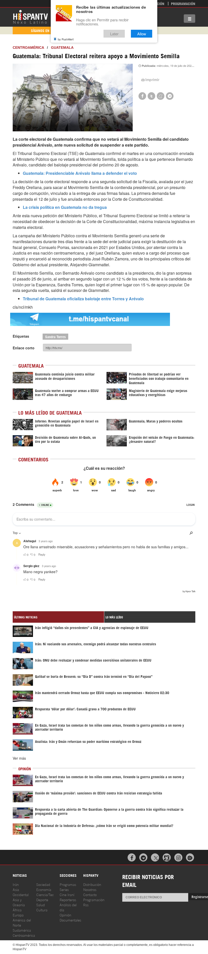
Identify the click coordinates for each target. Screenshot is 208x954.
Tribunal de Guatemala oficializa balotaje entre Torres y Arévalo (83, 299)
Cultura (41, 910)
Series (64, 889)
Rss (86, 904)
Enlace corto (23, 347)
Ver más (19, 758)
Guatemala (62, 47)
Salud (40, 904)
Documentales (70, 920)
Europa (18, 915)
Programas (68, 884)
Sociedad (43, 884)
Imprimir (152, 79)
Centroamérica (28, 47)
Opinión (65, 915)
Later (114, 33)
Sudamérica (22, 930)
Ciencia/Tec (45, 894)
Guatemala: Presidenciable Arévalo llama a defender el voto (80, 173)
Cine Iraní (67, 894)
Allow (141, 33)
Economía (43, 889)
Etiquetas (21, 336)
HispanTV (30, 16)
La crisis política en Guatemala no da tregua (65, 207)
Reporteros (68, 899)
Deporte (42, 899)
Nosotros (89, 889)
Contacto (90, 894)
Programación (183, 3)
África (17, 910)
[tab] (58, 617)
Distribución (92, 884)
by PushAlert (66, 39)
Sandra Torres (55, 336)
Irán (16, 884)
